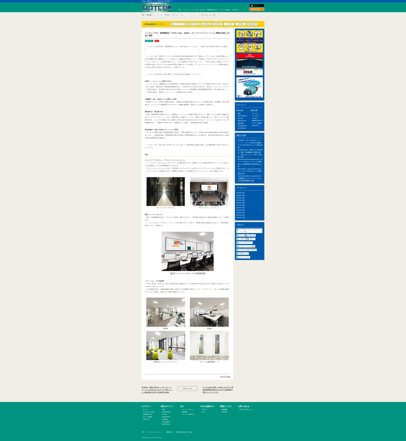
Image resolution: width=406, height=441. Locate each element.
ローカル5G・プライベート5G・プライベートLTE (250, 230)
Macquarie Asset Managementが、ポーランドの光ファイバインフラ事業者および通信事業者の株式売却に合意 (250, 162)
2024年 (238, 198)
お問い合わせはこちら (246, 409)
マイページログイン (188, 409)
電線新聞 (224, 409)
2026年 (238, 193)
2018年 (238, 212)
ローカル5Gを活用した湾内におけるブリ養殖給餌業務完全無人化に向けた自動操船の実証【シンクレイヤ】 (218, 389)
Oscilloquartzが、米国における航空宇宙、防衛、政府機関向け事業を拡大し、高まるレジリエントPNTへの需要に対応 (250, 153)
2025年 (238, 195)
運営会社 (169, 432)
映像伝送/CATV (212, 10)
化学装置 (224, 412)
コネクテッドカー (244, 257)
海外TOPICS (194, 24)
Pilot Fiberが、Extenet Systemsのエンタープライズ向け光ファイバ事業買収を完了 (250, 171)
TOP (179, 10)
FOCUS (229, 24)
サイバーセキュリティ (245, 242)
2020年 (238, 207)
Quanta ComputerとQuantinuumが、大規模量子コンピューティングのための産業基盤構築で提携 (250, 178)
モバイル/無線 (224, 10)
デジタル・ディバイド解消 (247, 246)
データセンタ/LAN (198, 10)
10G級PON (242, 239)
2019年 (238, 210)
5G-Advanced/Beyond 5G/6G (247, 250)
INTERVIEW (218, 24)
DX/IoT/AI (235, 10)
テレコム (187, 10)
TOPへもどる (187, 388)
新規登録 (257, 9)
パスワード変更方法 (188, 414)
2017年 (238, 215)
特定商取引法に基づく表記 (184, 432)
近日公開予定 (252, 24)
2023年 (238, 200)
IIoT (240, 235)
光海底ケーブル (243, 253)
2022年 (238, 203)
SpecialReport (206, 24)
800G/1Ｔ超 (251, 235)
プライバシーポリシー (155, 432)
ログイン (257, 5)
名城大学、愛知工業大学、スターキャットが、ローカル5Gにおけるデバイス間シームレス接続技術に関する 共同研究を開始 (157, 389)
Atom (203, 412)
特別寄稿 (241, 24)
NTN (251, 239)
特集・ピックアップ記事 (179, 24)
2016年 (238, 217)
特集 (239, 113)
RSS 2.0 (204, 409)
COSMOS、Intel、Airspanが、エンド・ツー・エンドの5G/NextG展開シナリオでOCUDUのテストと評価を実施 (250, 143)
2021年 (238, 205)
